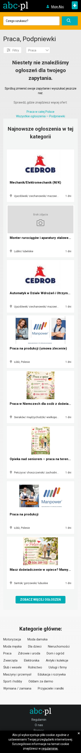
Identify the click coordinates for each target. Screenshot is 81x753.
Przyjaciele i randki (51, 688)
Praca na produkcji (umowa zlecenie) (38, 348)
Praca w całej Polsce (40, 111)
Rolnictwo (35, 667)
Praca (7, 653)
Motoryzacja (12, 639)
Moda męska (12, 646)
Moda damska (37, 639)
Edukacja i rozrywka (52, 674)
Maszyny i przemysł (17, 674)
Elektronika (31, 660)
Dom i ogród (55, 653)
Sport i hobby (12, 681)
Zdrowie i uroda (29, 653)
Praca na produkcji (24, 514)
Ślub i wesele (12, 667)
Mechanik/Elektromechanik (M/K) (35, 182)
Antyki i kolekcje (57, 660)
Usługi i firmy (58, 667)
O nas (39, 725)
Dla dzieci (34, 646)
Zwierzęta (10, 660)
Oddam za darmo (41, 681)
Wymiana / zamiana (17, 688)
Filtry (16, 50)
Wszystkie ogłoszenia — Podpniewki (40, 116)
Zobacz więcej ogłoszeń (40, 599)
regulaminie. (49, 748)
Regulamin (39, 720)
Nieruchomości (59, 646)
